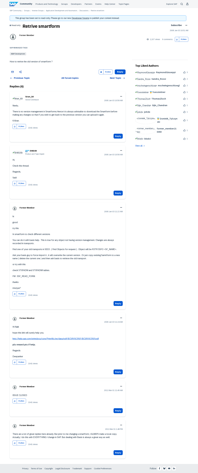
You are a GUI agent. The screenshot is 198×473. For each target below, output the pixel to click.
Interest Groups (38, 11)
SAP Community (16, 11)
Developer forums (80, 18)
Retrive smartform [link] (97, 11)
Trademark (77, 468)
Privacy (25, 468)
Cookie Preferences (103, 468)
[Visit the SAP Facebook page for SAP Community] (159, 468)
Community (26, 4)
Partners (88, 4)
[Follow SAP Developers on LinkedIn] (174, 468)
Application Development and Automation (61, 11)
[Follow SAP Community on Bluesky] (164, 468)
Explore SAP (171, 4)
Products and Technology (47, 4)
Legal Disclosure (62, 468)
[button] (177, 39)
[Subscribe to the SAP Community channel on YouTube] (169, 468)
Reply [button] (120, 72)
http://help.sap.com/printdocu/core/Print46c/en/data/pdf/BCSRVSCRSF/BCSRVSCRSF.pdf (56, 339)
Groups (64, 4)
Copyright (48, 468)
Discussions (83, 11)
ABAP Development (18, 54)
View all (139, 146)
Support (88, 468)
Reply (118, 136)
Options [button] (185, 25)
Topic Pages (124, 4)
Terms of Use (36, 468)
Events (98, 4)
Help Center (110, 4)
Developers (76, 4)
